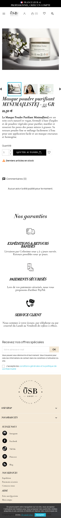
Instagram (6, 433)
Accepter (40, 515)
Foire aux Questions (10, 496)
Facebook (6, 440)
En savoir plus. (27, 515)
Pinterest (6, 456)
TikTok (6, 448)
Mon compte (7, 500)
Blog (6, 464)
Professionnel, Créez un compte (30, 5)
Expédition (6, 478)
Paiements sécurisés (10, 482)
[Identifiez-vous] (24, 13)
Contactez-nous (8, 486)
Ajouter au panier (27, 152)
